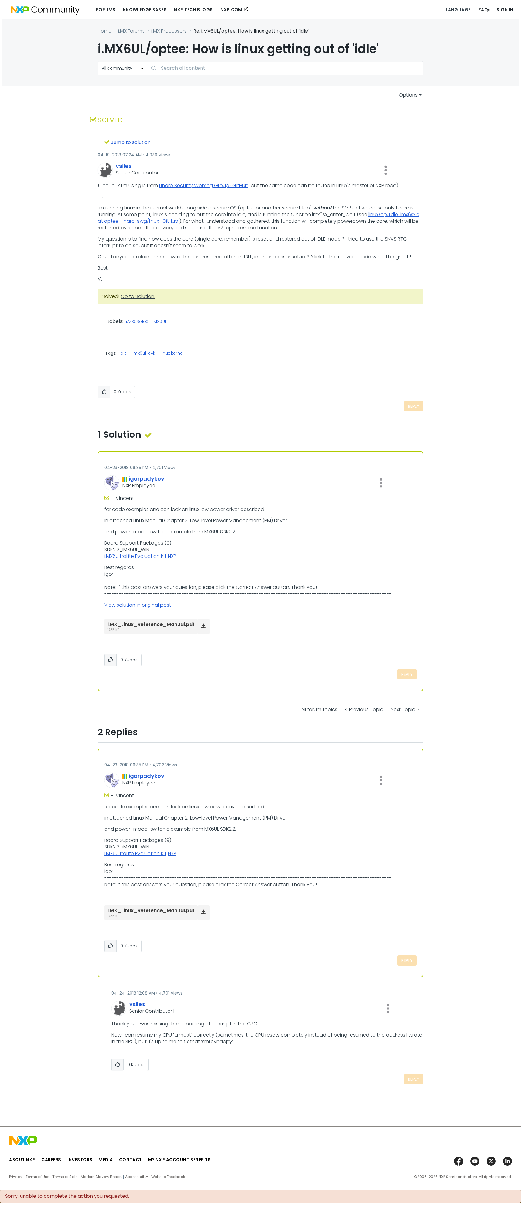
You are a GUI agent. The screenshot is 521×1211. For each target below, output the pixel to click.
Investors (80, 1160)
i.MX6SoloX (137, 321)
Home (105, 30)
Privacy (15, 1177)
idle (123, 353)
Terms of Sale (64, 1177)
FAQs (484, 10)
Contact (130, 1160)
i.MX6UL (159, 321)
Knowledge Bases (144, 10)
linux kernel (172, 353)
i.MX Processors (169, 30)
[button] (385, 170)
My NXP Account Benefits (179, 1160)
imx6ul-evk (143, 353)
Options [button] (408, 94)
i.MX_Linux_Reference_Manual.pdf (151, 624)
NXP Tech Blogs (193, 10)
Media (106, 1160)
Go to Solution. (138, 296)
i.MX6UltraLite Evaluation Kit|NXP (140, 556)
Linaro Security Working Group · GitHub (203, 185)
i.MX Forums (131, 30)
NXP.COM (231, 10)
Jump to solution (130, 142)
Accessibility (136, 1177)
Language (458, 10)
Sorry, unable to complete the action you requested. (67, 1196)
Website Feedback (168, 1177)
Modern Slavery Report (101, 1177)
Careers (51, 1160)
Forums (105, 10)
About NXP (22, 1160)
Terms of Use (37, 1177)
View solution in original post (137, 605)
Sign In (505, 10)
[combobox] (285, 68)
